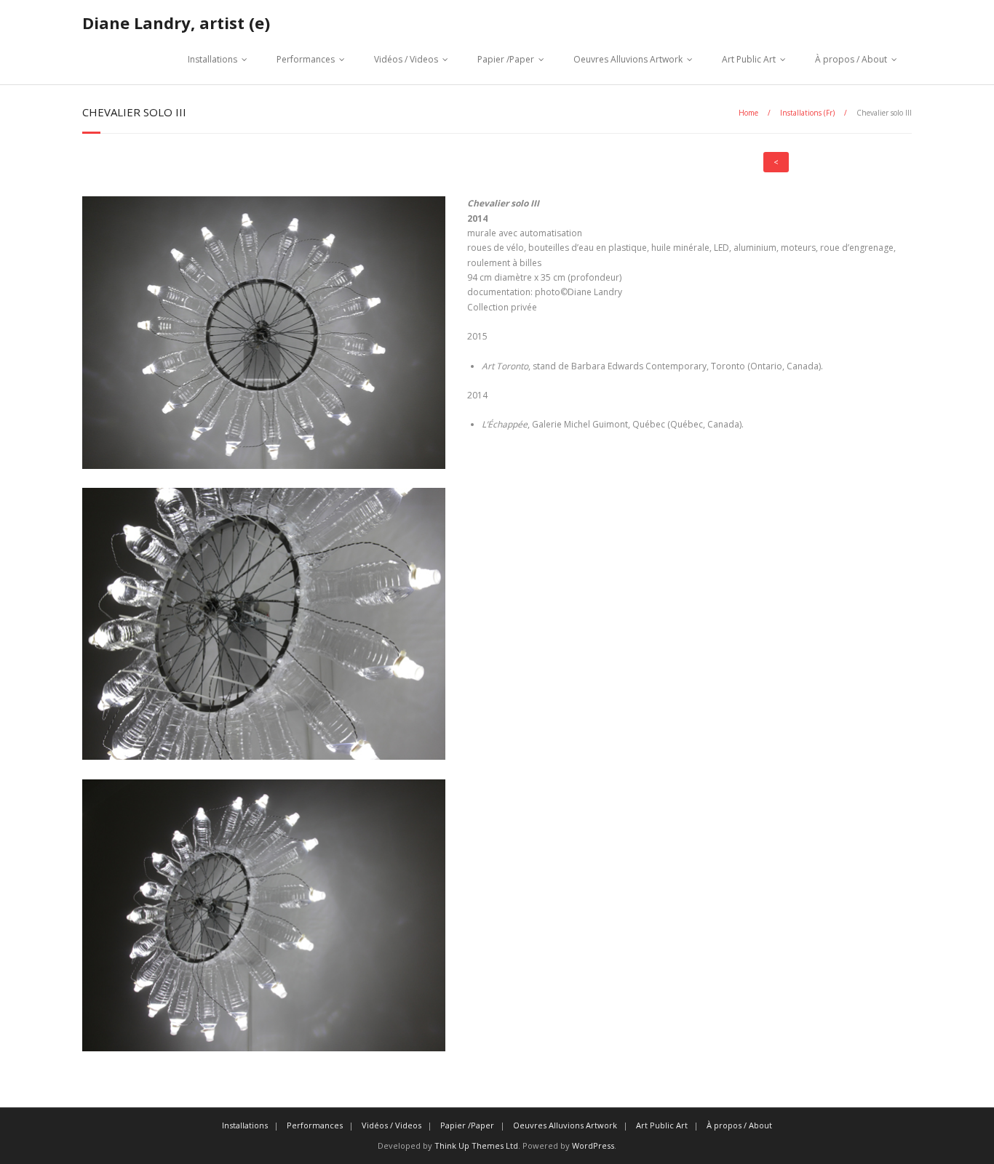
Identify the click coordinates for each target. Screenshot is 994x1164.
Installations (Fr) (807, 113)
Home (748, 113)
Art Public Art (749, 59)
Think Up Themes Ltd (476, 1145)
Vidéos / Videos (406, 59)
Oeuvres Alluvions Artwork (628, 59)
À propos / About (851, 59)
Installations (212, 59)
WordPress (593, 1145)
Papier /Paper (505, 59)
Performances (306, 59)
